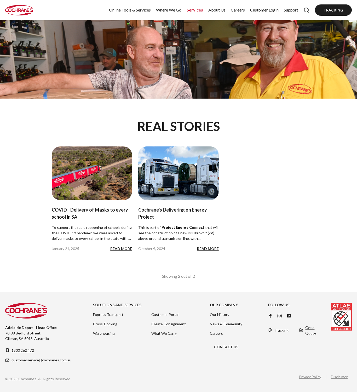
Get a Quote (310, 330)
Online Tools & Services (130, 9)
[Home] (19, 10)
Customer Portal (165, 314)
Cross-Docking (105, 324)
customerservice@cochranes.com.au (41, 360)
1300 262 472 (22, 350)
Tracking (333, 10)
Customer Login (264, 9)
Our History (219, 314)
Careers (238, 9)
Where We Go (168, 9)
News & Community (226, 324)
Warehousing (104, 333)
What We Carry (164, 333)
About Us (217, 9)
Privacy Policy (310, 376)
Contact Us (226, 347)
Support (291, 9)
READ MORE (121, 248)
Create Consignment (168, 324)
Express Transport (108, 314)
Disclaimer (339, 376)
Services (195, 9)
